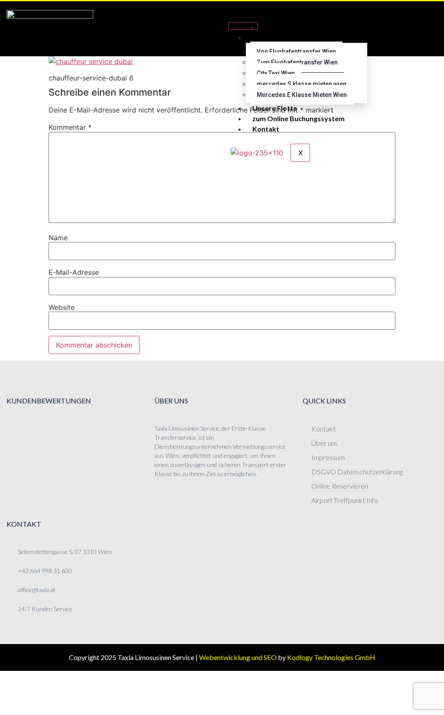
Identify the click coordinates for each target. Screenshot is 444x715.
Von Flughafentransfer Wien (296, 51)
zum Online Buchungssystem (298, 118)
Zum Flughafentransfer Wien (297, 62)
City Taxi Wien (276, 73)
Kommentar (70, 127)
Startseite (280, 27)
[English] (417, 28)
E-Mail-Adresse (74, 272)
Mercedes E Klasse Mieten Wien (302, 94)
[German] (417, 18)
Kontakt (265, 129)
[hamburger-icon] (243, 26)
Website (62, 307)
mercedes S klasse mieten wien (301, 84)
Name (58, 237)
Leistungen (270, 37)
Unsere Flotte (274, 108)
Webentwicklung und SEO (238, 657)
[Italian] (417, 39)
